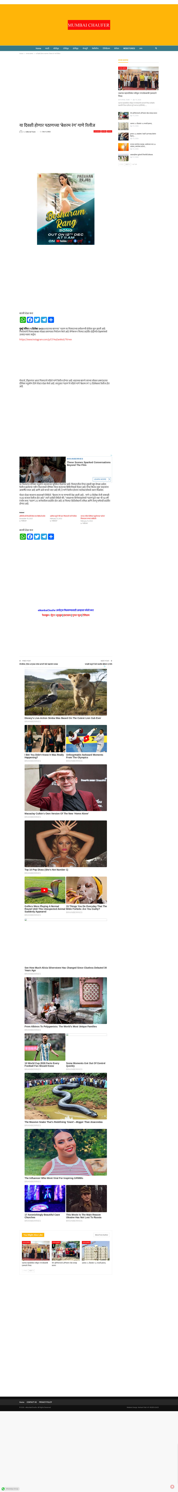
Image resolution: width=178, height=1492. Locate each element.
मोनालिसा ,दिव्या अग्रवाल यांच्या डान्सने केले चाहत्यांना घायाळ (38, 664)
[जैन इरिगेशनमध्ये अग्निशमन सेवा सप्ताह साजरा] (66, 1251)
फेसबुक (45, 615)
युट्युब (59, 615)
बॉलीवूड (56, 48)
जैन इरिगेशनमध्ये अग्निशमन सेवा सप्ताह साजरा (143, 113)
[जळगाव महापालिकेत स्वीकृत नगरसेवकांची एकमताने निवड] (36, 1251)
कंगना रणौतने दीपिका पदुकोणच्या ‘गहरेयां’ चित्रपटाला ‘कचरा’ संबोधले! (93, 517)
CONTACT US (32, 1402)
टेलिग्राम (85, 615)
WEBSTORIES (129, 48)
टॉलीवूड (66, 48)
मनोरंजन (109, 131)
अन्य (140, 48)
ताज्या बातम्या (97, 131)
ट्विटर (53, 615)
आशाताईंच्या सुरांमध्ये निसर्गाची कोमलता (141, 155)
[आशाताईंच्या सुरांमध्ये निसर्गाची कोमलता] (123, 157)
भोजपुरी (85, 48)
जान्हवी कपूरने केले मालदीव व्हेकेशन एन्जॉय (98, 664)
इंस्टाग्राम (67, 615)
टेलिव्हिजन (106, 48)
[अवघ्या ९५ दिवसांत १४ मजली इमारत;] (96, 1251)
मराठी (47, 48)
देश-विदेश (104, 131)
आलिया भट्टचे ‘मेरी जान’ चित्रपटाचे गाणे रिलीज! (63, 516)
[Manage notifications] (172, 1487)
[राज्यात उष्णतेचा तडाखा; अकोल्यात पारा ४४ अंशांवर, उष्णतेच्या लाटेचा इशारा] (123, 147)
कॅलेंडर (116, 48)
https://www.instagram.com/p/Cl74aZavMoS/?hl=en (45, 340)
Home (38, 48)
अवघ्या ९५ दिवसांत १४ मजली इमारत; (141, 123)
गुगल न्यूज (76, 615)
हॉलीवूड (75, 48)
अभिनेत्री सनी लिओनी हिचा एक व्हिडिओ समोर (32, 516)
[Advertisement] (137, 25)
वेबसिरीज (95, 48)
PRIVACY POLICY (45, 1402)
